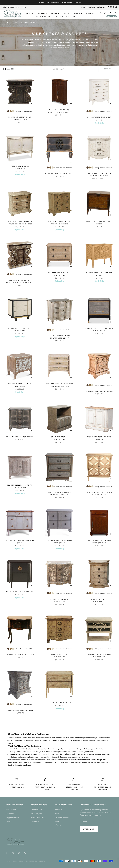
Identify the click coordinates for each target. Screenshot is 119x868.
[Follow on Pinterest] (113, 7)
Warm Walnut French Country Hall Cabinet (59, 111)
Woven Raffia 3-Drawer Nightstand (20, 329)
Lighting (55, 13)
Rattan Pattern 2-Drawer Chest (99, 274)
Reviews (95, 7)
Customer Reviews (62, 817)
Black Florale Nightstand (19, 592)
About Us (58, 809)
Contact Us (10, 813)
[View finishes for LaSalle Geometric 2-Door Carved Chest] (99, 486)
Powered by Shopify (35, 861)
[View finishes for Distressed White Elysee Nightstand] (99, 648)
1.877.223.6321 (13, 7)
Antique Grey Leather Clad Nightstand (99, 329)
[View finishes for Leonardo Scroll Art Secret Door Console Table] (20, 274)
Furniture (42, 13)
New (67, 16)
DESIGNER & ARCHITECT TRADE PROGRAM (102, 787)
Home (8, 22)
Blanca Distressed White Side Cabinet (20, 486)
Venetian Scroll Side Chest (99, 391)
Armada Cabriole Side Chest (59, 173)
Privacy (8, 821)
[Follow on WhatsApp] (116, 7)
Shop (15, 22)
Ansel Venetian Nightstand (20, 437)
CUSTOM (90, 13)
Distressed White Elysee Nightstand (99, 655)
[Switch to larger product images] (4, 69)
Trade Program (37, 813)
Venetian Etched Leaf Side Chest (99, 222)
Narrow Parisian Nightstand (99, 600)
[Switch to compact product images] (12, 69)
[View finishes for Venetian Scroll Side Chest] (99, 385)
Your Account (11, 809)
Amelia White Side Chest (99, 117)
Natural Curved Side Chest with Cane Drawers (59, 385)
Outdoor (77, 13)
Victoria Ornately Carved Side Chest (59, 541)
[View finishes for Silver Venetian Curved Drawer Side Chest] (59, 329)
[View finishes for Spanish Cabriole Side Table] (20, 648)
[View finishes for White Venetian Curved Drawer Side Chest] (99, 167)
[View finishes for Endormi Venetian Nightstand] (59, 593)
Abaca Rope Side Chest (59, 703)
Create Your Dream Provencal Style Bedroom (59, 2)
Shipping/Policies (12, 817)
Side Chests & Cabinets (29, 22)
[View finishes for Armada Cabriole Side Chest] (59, 167)
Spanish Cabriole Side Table (20, 654)
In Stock (59, 16)
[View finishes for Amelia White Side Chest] (99, 111)
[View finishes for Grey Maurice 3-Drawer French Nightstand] (59, 486)
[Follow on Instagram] (111, 7)
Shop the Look (78, 16)
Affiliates (111, 16)
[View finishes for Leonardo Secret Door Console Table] (20, 111)
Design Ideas (86, 7)
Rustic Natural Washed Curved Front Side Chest (19, 222)
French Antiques (44, 16)
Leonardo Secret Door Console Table (19, 118)
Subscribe (88, 829)
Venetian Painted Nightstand (59, 655)
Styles (29, 13)
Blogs (57, 821)
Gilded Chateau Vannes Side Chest (20, 541)
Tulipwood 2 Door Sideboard (20, 167)
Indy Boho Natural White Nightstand (20, 385)
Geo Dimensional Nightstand (59, 438)
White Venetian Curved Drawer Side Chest (99, 174)
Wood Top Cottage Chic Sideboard (99, 438)
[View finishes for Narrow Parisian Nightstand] (99, 593)
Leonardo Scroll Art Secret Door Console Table (20, 281)
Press (102, 7)
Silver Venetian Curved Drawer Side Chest (59, 336)
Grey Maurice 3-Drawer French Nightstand (59, 493)
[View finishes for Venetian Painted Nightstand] (59, 648)
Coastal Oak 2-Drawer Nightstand (59, 274)
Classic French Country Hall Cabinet (99, 541)
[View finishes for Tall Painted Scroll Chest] (20, 704)
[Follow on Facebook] (108, 7)
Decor (66, 13)
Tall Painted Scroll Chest (20, 710)
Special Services (37, 817)
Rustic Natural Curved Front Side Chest (59, 222)
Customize (35, 821)
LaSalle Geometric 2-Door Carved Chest (99, 493)
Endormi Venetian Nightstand (59, 600)
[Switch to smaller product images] (8, 69)
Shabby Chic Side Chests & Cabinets (25, 754)
